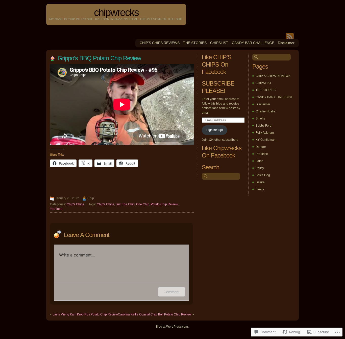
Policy (260, 168)
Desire (260, 182)
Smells (260, 118)
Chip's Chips (75, 204)
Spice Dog (263, 175)
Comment (172, 292)
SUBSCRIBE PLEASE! (218, 87)
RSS (290, 36)
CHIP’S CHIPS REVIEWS (160, 43)
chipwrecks (116, 12)
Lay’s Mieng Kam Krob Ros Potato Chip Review (85, 314)
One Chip (142, 204)
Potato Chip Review (164, 204)
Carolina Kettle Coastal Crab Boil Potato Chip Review (154, 314)
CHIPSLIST (219, 43)
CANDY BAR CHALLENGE (253, 43)
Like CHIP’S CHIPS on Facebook (216, 64)
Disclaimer (286, 43)
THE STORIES (195, 43)
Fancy (260, 189)
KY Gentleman (266, 140)
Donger (261, 147)
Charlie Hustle (265, 111)
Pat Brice (262, 154)
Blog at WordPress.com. (172, 326)
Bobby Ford (264, 125)
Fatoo (259, 161)
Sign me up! (214, 130)
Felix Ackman (265, 132)
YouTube (56, 209)
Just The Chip (125, 204)
